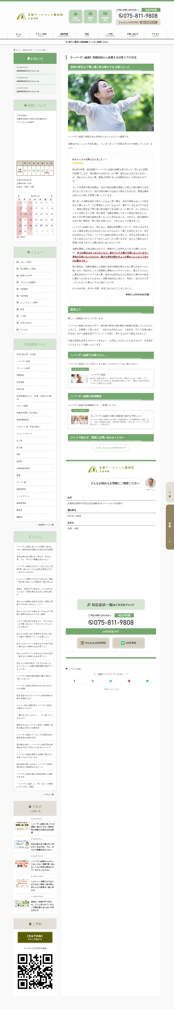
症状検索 (170, 492)
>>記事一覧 (35, 811)
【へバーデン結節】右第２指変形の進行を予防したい (116, 415)
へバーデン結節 (97, 374)
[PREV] (19, 196)
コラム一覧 (49, 794)
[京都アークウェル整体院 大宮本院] (40, 16)
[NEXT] (51, 196)
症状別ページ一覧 (46, 524)
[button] (74, 681)
